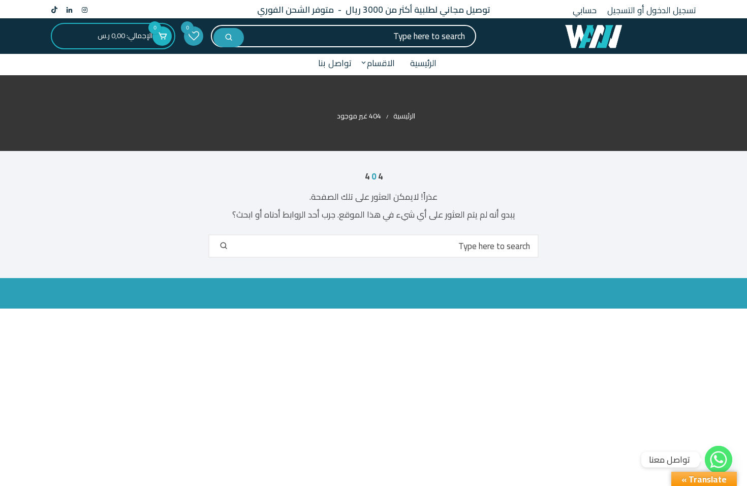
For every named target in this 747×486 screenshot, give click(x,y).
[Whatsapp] (718, 459)
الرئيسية (423, 63)
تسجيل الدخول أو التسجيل (651, 10)
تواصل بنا (335, 63)
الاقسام (381, 63)
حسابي (585, 10)
